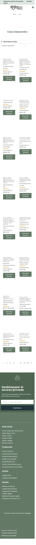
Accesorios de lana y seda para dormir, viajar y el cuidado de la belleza (9, 221)
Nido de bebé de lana (8, 186)
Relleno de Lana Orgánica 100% (24, 106)
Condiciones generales (9, 533)
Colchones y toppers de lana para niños (25, 64)
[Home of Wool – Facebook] (4, 520)
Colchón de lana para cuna (11, 464)
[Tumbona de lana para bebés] (9, 131)
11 (20, 363)
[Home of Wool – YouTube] (24, 520)
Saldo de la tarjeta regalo (10, 496)
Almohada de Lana (8, 339)
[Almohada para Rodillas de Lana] (26, 211)
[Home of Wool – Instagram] (11, 520)
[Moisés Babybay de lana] (26, 131)
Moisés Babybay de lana (25, 142)
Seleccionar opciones (9, 78)
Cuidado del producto (9, 489)
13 (27, 363)
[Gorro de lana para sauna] (9, 211)
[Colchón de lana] (9, 94)
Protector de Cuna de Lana (8, 67)
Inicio (14, 14)
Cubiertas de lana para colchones (24, 334)
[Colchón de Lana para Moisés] (26, 53)
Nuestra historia (7, 443)
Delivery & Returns (8, 486)
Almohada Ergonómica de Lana (9, 264)
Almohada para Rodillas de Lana (24, 223)
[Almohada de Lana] (9, 327)
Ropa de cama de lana (8, 63)
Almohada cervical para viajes (25, 305)
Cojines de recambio (9, 459)
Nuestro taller (7, 436)
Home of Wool (6, 531)
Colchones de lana (8, 100)
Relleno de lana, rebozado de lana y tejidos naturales (25, 102)
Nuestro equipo (7, 441)
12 (24, 363)
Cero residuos (7, 223)
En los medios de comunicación (12, 431)
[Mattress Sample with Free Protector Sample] (9, 290)
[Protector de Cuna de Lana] (9, 53)
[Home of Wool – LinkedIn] (30, 520)
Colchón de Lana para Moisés (24, 68)
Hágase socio (6, 475)
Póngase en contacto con (11, 498)
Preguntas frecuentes (9, 491)
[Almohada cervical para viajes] (26, 290)
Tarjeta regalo (7, 494)
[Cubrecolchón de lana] (26, 327)
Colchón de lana (7, 102)
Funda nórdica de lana (9, 457)
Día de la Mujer (7, 217)
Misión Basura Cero (8, 433)
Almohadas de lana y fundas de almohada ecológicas (25, 180)
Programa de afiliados (9, 478)
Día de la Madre (24, 177)
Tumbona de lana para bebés (8, 146)
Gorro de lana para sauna (8, 227)
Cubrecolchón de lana (25, 338)
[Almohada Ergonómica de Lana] (9, 251)
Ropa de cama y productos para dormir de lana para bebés (8, 61)
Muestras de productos (6, 297)
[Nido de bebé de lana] (9, 171)
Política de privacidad (8, 536)
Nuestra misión (7, 438)
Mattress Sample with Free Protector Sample (8, 302)
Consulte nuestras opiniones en (17, 513)
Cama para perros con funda (12, 467)
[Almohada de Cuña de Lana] (26, 171)
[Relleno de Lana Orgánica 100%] (26, 94)
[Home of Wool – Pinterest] (17, 520)
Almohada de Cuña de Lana (25, 184)
